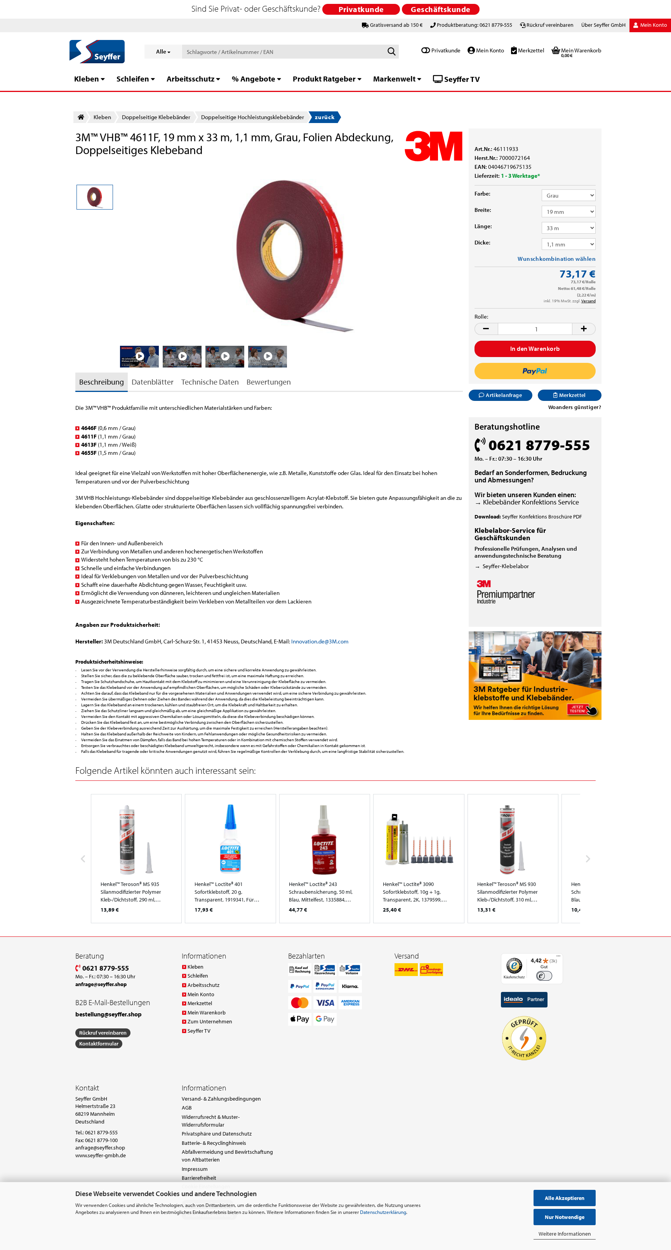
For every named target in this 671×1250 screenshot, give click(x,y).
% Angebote (253, 78)
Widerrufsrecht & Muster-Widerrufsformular (211, 1120)
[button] (486, 329)
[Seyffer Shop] (101, 51)
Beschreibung (101, 382)
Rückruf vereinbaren (550, 24)
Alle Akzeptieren (564, 1198)
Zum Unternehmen (210, 1021)
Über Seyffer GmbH (603, 24)
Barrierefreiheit (199, 1177)
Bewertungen (269, 382)
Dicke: (482, 242)
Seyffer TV (461, 79)
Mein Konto (489, 50)
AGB (187, 1107)
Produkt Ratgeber (324, 78)
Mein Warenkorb (207, 1012)
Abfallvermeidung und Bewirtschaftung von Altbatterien (227, 1155)
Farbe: (482, 193)
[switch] (544, 976)
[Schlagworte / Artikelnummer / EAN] (391, 52)
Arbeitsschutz (190, 78)
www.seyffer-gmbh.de (100, 1155)
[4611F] (291, 252)
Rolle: (481, 316)
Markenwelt (394, 78)
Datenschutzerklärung (383, 1212)
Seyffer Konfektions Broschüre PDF (542, 516)
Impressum (195, 1168)
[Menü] (558, 957)
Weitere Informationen (565, 1233)
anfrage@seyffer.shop (100, 1147)
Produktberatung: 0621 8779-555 (474, 24)
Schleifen (132, 78)
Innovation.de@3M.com (320, 641)
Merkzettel (530, 50)
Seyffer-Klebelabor (506, 566)
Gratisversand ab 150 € (396, 24)
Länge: (483, 226)
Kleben (86, 78)
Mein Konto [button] (653, 24)
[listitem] (136, 858)
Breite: (483, 209)
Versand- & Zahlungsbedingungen (221, 1098)
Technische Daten (210, 382)
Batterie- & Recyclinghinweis (214, 1142)
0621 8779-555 (105, 968)
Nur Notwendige (564, 1217)
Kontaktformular (98, 1043)
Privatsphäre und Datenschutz (217, 1133)
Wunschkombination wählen (557, 258)
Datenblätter (153, 382)
